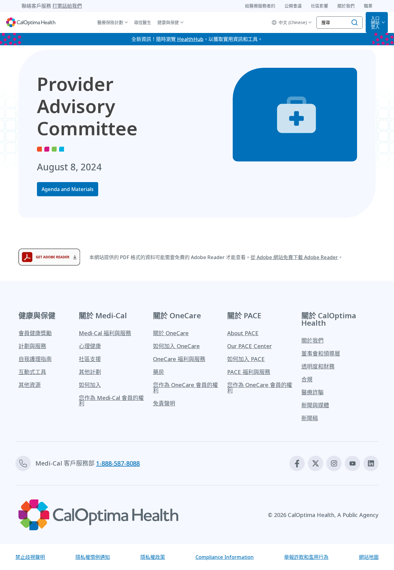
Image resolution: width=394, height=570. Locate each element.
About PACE (243, 333)
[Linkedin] (371, 463)
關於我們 (312, 340)
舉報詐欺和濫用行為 (306, 557)
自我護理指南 (35, 359)
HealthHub (190, 39)
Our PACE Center (249, 346)
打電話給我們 (67, 5)
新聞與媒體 (315, 405)
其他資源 (29, 385)
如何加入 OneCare (176, 346)
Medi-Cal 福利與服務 (105, 333)
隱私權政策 (152, 557)
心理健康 (90, 346)
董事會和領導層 (320, 353)
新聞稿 (309, 418)
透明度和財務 (318, 366)
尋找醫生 (142, 22)
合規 (306, 379)
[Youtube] (352, 463)
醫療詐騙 (312, 392)
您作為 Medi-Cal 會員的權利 (111, 400)
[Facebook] (297, 463)
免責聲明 (164, 403)
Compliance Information (224, 557)
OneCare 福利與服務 (179, 359)
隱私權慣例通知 (92, 557)
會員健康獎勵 (35, 333)
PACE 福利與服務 (248, 372)
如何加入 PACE (246, 359)
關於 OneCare (171, 333)
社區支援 (90, 359)
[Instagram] (334, 463)
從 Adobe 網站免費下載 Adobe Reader (294, 257)
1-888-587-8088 (118, 463)
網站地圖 (369, 557)
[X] (315, 463)
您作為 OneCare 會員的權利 (185, 387)
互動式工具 (32, 372)
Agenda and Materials (68, 189)
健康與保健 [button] (168, 22)
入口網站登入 (375, 22)
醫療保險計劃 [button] (110, 22)
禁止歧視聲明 (30, 557)
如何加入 (90, 385)
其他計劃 (90, 372)
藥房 (158, 372)
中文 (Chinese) (293, 22)
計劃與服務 (32, 346)
